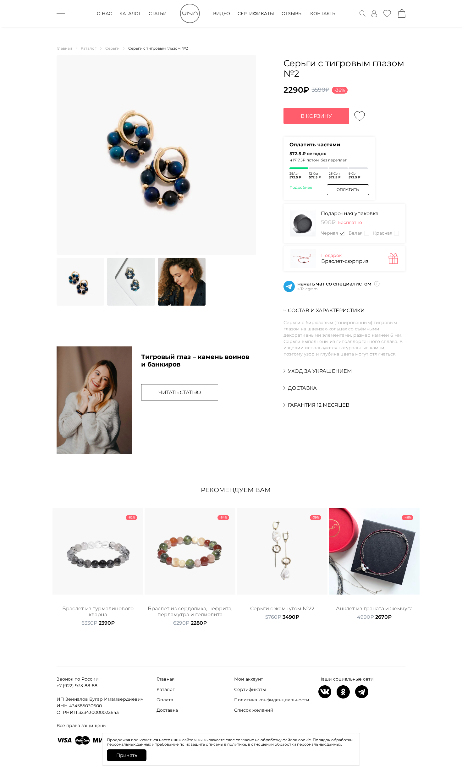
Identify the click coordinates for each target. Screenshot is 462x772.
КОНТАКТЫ (323, 13)
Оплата (165, 700)
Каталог (166, 689)
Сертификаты (250, 689)
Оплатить (348, 189)
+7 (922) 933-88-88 (77, 685)
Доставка (167, 710)
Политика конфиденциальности (271, 700)
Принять (126, 755)
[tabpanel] (98, 567)
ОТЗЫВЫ (292, 13)
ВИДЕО (221, 13)
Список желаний (253, 710)
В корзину (316, 116)
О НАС (104, 13)
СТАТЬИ (158, 13)
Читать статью (179, 392)
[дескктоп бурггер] (61, 13)
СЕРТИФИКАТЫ (256, 13)
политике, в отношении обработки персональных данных (284, 744)
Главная (165, 679)
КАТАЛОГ (130, 13)
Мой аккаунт (248, 679)
